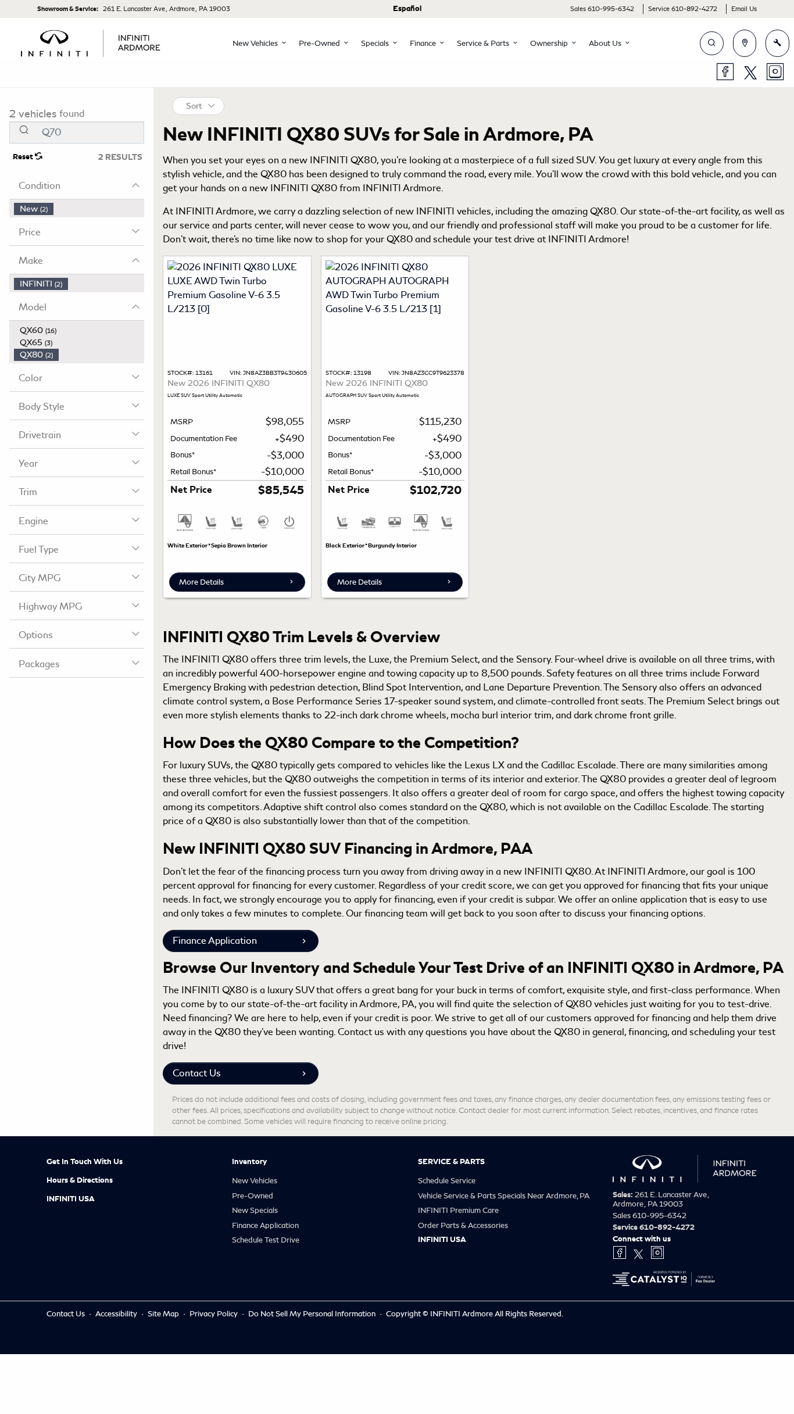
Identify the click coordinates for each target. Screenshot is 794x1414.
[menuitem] (79, 209)
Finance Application (215, 940)
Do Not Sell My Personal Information (312, 1313)
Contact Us (197, 1073)
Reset (24, 157)
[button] (256, 43)
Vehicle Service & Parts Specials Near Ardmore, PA (503, 1195)
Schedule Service (446, 1180)
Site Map (164, 1313)
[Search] (23, 129)
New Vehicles (254, 1180)
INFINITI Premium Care (458, 1210)
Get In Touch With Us (85, 1161)
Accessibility (117, 1313)
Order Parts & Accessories (463, 1225)
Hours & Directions (80, 1180)
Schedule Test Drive (265, 1240)
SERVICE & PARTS (451, 1161)
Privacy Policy (214, 1313)
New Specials (255, 1210)
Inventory (249, 1161)
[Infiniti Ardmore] (90, 40)
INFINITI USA (71, 1199)
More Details (201, 582)
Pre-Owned (252, 1195)
